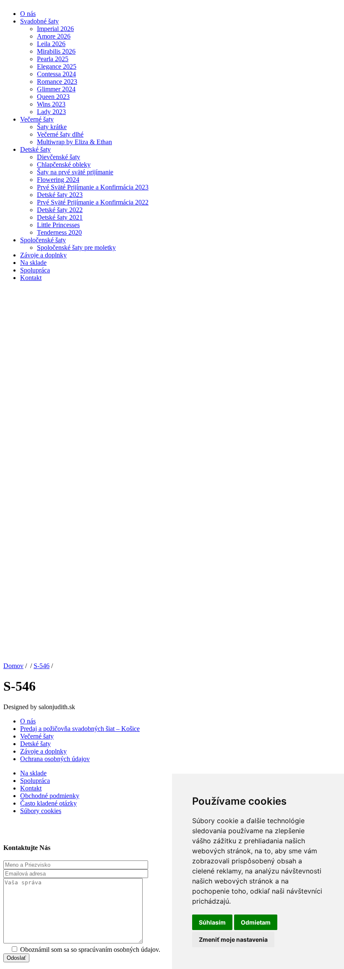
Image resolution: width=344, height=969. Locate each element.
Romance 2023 (57, 81)
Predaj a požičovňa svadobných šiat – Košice (80, 728)
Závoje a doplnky (43, 255)
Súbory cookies (40, 810)
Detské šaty (35, 149)
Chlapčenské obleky (64, 164)
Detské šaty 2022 (60, 209)
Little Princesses (58, 224)
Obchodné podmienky (49, 795)
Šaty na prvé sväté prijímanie (75, 172)
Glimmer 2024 (56, 89)
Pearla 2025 (52, 58)
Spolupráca (35, 270)
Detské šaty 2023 (60, 194)
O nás (28, 13)
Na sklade (33, 262)
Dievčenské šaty (58, 157)
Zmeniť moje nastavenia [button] (233, 939)
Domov (13, 665)
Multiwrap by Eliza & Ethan (74, 141)
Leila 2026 (51, 43)
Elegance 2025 (56, 66)
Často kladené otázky (48, 803)
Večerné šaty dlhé (60, 134)
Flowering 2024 (58, 179)
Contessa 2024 (56, 74)
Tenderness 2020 (59, 232)
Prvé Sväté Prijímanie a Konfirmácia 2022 (93, 202)
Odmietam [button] (256, 922)
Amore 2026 (53, 36)
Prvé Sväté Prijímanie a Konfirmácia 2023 (93, 187)
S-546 (42, 665)
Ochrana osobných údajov (55, 758)
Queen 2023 (53, 96)
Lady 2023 (51, 111)
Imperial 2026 (55, 28)
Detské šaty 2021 (60, 217)
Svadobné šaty (39, 21)
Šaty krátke (52, 126)
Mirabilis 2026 (56, 51)
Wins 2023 (51, 104)
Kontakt (31, 277)
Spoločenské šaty (43, 240)
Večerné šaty (37, 119)
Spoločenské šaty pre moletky (76, 247)
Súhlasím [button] (212, 922)
